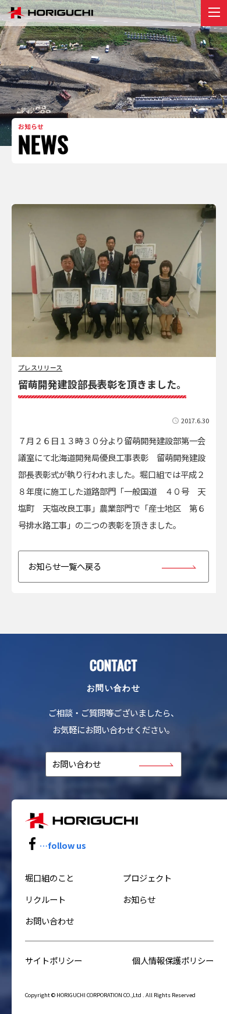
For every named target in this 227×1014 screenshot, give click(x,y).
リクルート (45, 899)
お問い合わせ (76, 764)
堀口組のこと (49, 878)
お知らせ (139, 899)
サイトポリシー (53, 960)
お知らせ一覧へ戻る (64, 566)
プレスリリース (40, 367)
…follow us (63, 845)
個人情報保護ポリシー (173, 960)
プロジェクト (147, 878)
